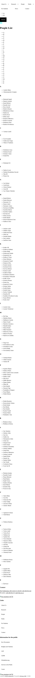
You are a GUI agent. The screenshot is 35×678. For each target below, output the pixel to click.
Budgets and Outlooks (7, 646)
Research (13, 4)
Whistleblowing (5, 660)
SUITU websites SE (9, 676)
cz (3, 13)
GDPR (3, 655)
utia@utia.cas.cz (19, 593)
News (16, 8)
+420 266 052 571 (10, 593)
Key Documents (5, 642)
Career (3, 669)
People (22, 4)
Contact (27, 8)
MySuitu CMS (23, 676)
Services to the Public (6, 664)
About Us (3, 4)
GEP (2, 651)
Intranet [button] (3, 19)
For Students (4, 8)
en (3, 15)
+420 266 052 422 (26, 591)
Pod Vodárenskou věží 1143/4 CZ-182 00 (11, 591)
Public (29, 4)
